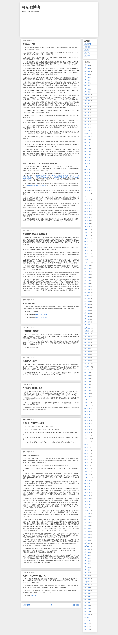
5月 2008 (87, 564)
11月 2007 (87, 582)
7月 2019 (87, 175)
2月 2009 (87, 537)
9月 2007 (87, 588)
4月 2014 (87, 352)
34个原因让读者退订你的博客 (60, 175)
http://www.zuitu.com (41, 317)
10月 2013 (87, 370)
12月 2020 (87, 131)
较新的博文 (26, 605)
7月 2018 (87, 208)
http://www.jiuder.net (41, 314)
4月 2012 (87, 423)
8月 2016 (87, 268)
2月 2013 (87, 393)
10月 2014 (87, 334)
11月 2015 (87, 295)
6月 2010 (87, 489)
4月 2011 (87, 459)
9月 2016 (87, 265)
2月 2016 (87, 286)
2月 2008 (87, 573)
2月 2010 (87, 501)
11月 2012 (87, 402)
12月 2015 (87, 292)
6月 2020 (87, 148)
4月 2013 (87, 387)
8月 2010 (87, 483)
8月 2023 (87, 74)
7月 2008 (87, 558)
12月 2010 (87, 471)
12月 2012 (87, 399)
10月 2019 (87, 166)
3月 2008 (87, 570)
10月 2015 (87, 298)
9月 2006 (87, 623)
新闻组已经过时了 (30, 361)
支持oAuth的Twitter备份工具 (34, 576)
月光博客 (87, 56)
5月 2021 (87, 116)
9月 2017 (87, 238)
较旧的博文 (75, 605)
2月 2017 (87, 250)
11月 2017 (87, 232)
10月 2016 (87, 262)
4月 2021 (87, 119)
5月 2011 (87, 456)
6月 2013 (87, 381)
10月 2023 (87, 71)
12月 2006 (87, 615)
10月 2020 (87, 137)
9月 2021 (87, 104)
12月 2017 (87, 229)
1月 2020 (87, 163)
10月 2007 (87, 585)
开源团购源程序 (29, 304)
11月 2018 (87, 196)
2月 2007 (87, 609)
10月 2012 (87, 405)
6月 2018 (87, 211)
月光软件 (87, 50)
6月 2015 (87, 310)
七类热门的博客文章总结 (41, 177)
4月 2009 (87, 531)
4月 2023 (87, 80)
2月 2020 (87, 160)
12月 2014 (87, 328)
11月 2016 (87, 259)
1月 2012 (87, 432)
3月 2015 (87, 319)
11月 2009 (87, 510)
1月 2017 (87, 253)
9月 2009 (87, 516)
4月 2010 (87, 495)
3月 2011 (87, 462)
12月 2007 (87, 579)
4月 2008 (87, 567)
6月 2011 (87, 453)
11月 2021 (87, 98)
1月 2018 (87, 226)
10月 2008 (87, 549)
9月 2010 (87, 480)
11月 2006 (87, 618)
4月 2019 (87, 181)
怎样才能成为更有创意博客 (41, 175)
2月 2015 (87, 322)
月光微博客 (31, 7)
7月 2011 (87, 450)
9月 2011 (87, 444)
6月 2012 (87, 417)
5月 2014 (87, 349)
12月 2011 (87, 435)
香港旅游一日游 (29, 44)
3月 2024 (87, 68)
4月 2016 (87, 280)
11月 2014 (87, 331)
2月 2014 (87, 358)
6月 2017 (87, 247)
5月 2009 (87, 528)
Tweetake (33, 595)
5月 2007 (87, 600)
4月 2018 (87, 217)
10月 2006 (87, 621)
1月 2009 (87, 540)
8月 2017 (87, 241)
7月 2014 (87, 343)
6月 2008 (87, 561)
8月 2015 (87, 304)
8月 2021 (87, 107)
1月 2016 (87, 289)
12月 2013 (87, 364)
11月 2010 (87, 474)
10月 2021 (87, 101)
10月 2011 (87, 441)
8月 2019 (87, 172)
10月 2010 (87, 477)
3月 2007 (87, 606)
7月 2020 (87, 145)
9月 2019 (87, 169)
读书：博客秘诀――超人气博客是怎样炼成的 (40, 164)
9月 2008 (87, 552)
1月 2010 (87, 504)
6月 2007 (87, 597)
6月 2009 (87, 525)
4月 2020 (87, 154)
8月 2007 (87, 591)
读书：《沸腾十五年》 (31, 456)
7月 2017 (87, 244)
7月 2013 (87, 379)
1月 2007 (87, 612)
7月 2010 (87, 486)
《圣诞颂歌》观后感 (31, 331)
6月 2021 (87, 113)
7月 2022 (87, 86)
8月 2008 (87, 555)
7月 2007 (87, 594)
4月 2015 (87, 316)
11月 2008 (87, 546)
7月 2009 (87, 522)
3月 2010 (87, 498)
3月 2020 (87, 157)
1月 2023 (87, 83)
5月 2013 (87, 384)
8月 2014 (87, 340)
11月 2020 (87, 133)
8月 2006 (87, 626)
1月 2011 (87, 468)
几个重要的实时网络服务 (32, 388)
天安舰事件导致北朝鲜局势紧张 (35, 234)
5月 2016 (87, 277)
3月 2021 (87, 122)
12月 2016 (87, 256)
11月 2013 (87, 367)
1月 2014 (87, 361)
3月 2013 (87, 390)
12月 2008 (87, 543)
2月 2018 (87, 223)
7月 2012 (87, 414)
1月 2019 (87, 190)
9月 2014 (87, 337)
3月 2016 (87, 283)
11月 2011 (87, 438)
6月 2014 (87, 346)
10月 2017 (87, 235)
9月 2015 (87, 301)
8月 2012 (87, 411)
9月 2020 (87, 140)
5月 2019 (87, 178)
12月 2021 (87, 95)
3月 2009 (87, 534)
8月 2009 (87, 519)
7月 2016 (87, 271)
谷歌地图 (87, 47)
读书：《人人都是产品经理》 (34, 423)
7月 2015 (87, 307)
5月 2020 (87, 151)
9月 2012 (87, 408)
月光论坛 (87, 53)
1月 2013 (87, 396)
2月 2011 (87, 465)
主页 (50, 605)
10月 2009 (87, 513)
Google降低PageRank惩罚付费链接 (35, 185)
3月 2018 (87, 220)
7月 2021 (87, 110)
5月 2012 (87, 420)
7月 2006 (87, 630)
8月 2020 (87, 142)
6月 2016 (87, 274)
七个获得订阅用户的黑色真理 (59, 177)
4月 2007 (87, 603)
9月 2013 (87, 372)
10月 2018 (87, 199)
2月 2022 (87, 92)
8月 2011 (87, 447)
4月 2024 (87, 65)
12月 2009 (87, 507)
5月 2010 (87, 492)
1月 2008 (87, 576)
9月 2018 (87, 202)
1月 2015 (87, 325)
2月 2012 (87, 429)
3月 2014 (87, 355)
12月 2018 (87, 193)
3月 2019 (87, 184)
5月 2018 (87, 214)
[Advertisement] (59, 24)
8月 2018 (87, 205)
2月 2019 (87, 187)
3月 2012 (87, 426)
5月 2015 (87, 313)
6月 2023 (87, 77)
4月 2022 (87, 89)
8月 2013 (87, 376)
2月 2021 (87, 125)
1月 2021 (87, 128)
